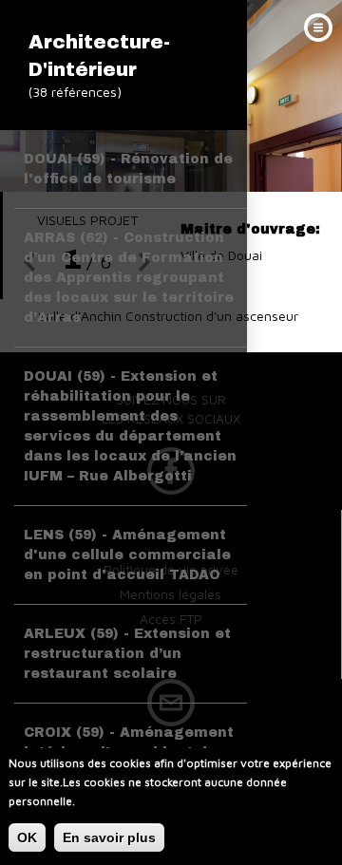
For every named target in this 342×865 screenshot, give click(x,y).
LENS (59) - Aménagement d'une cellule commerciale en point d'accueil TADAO (127, 555)
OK (27, 837)
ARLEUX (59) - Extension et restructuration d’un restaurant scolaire (127, 654)
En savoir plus (109, 837)
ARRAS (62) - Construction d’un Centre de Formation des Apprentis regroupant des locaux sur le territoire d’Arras (129, 278)
